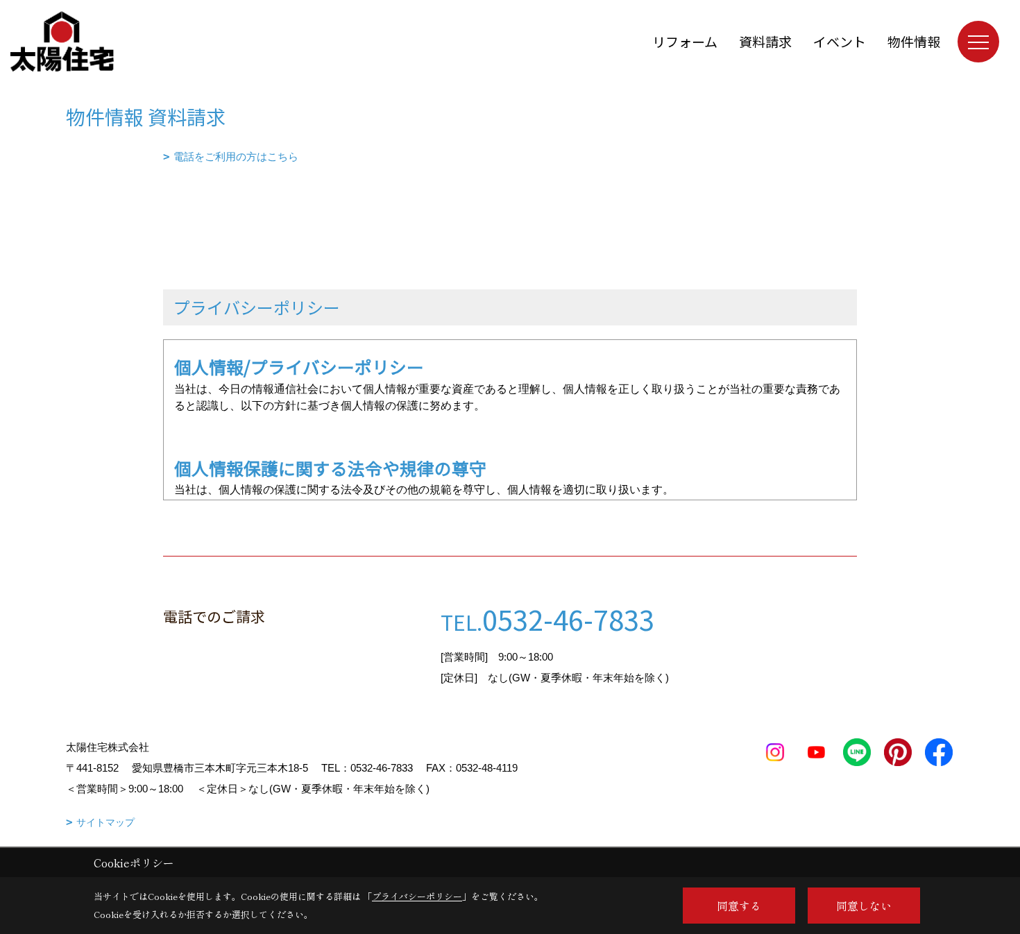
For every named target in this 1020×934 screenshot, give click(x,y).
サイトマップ (105, 822)
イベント (839, 41)
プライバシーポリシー (417, 896)
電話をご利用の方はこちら (235, 156)
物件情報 (913, 41)
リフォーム (684, 41)
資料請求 (765, 41)
